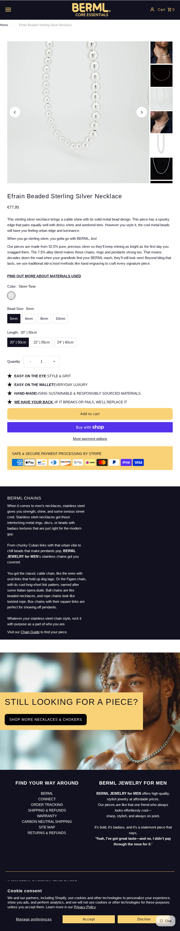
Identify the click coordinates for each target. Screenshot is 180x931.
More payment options (90, 439)
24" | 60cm (65, 342)
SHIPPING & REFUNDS (47, 810)
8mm (44, 319)
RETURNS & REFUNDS (47, 833)
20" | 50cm (18, 342)
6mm (29, 319)
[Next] (141, 112)
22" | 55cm (42, 342)
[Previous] (15, 112)
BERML (47, 793)
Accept (89, 919)
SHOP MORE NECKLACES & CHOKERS (45, 719)
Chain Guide (30, 632)
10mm (60, 319)
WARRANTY (47, 816)
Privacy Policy (85, 907)
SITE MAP (47, 827)
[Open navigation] (34, 9)
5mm (14, 319)
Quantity (13, 361)
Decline (143, 919)
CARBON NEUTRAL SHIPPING (47, 822)
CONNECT (47, 799)
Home (4, 25)
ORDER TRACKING (47, 805)
